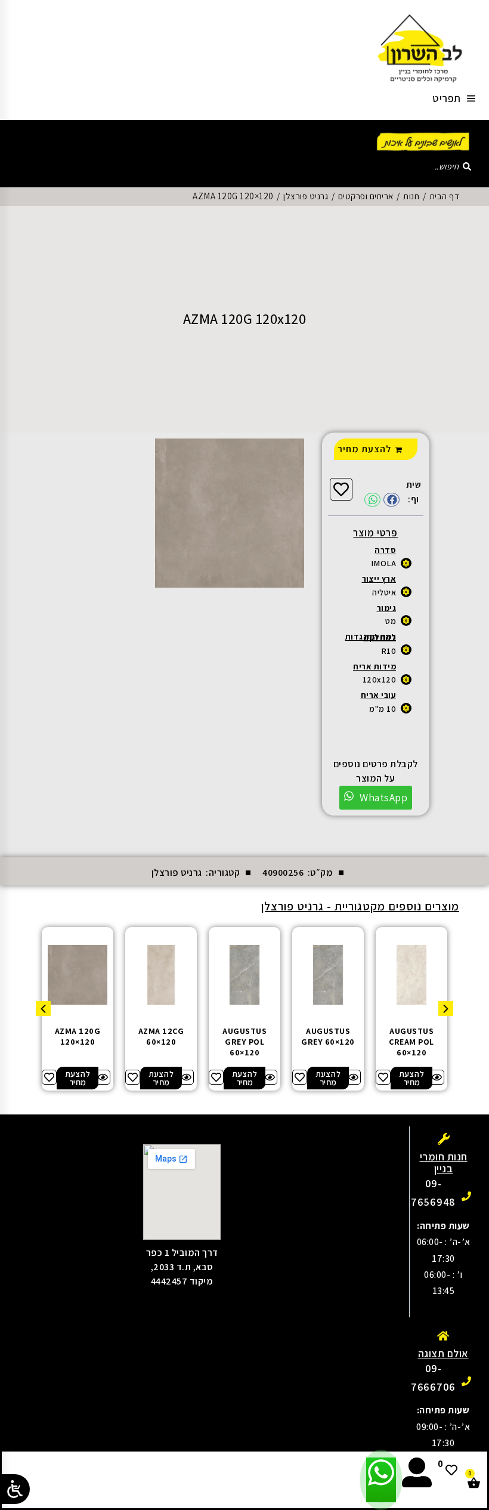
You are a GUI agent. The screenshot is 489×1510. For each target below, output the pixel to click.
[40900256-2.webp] (229, 513)
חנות (411, 196)
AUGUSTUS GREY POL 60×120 (244, 1042)
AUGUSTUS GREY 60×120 (328, 1036)
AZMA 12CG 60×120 (161, 1036)
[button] (391, 500)
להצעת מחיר (364, 449)
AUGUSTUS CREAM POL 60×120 (411, 1042)
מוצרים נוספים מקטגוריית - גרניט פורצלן (360, 906)
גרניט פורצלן (305, 196)
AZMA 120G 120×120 (78, 1036)
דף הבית (444, 196)
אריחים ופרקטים (366, 196)
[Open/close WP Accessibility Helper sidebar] (15, 1489)
